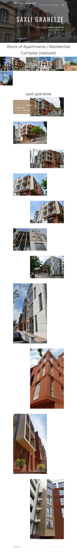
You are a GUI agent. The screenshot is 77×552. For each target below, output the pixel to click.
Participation (51, 5)
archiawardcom (16, 546)
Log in (60, 5)
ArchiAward (25, 3)
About (41, 5)
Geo (63, 5)
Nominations (56, 5)
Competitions (45, 5)
